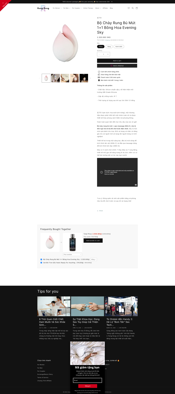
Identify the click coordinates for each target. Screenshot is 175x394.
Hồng (101, 46)
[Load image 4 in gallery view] (74, 78)
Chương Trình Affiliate (44, 380)
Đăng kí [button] (87, 386)
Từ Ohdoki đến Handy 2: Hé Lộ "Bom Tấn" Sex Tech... (120, 322)
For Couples (41, 371)
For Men (39, 368)
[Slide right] (91, 78)
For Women (40, 364)
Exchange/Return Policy (45, 374)
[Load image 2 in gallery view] (55, 78)
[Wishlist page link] (129, 8)
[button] (57, 8)
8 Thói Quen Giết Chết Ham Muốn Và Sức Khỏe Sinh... (52, 322)
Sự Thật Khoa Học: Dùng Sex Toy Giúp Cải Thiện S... (86, 322)
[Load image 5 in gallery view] (84, 78)
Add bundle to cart (93, 240)
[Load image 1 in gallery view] (46, 78)
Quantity (99, 50)
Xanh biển (118, 46)
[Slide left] (39, 78)
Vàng (109, 46)
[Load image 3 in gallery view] (65, 78)
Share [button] (101, 210)
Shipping (107, 40)
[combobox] (72, 254)
